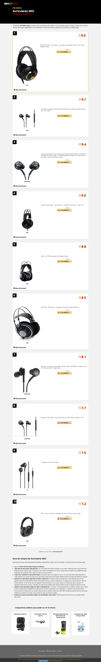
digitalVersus (42, 551)
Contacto (59, 651)
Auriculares (49, 551)
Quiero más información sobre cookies (55, 660)
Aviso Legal (41, 651)
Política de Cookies (51, 651)
